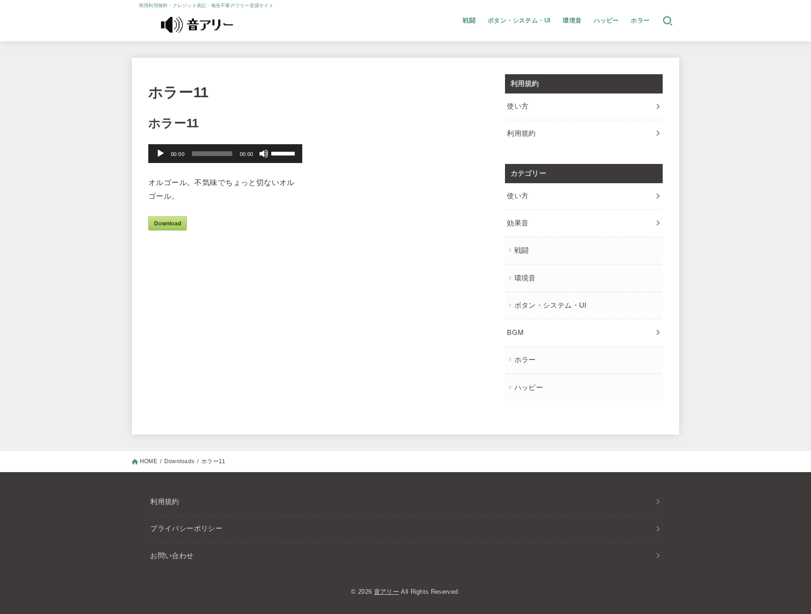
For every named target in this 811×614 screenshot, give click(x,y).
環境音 (572, 20)
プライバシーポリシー (186, 528)
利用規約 (521, 133)
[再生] (160, 153)
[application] (225, 153)
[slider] (284, 152)
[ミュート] (263, 153)
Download (167, 223)
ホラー (640, 20)
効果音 (517, 223)
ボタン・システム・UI (519, 20)
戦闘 (469, 20)
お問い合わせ (171, 556)
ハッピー (606, 20)
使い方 (517, 106)
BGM (515, 332)
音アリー (386, 591)
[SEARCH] (667, 20)
